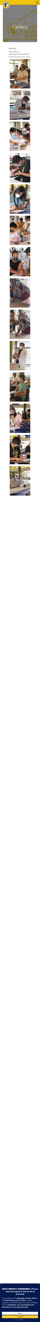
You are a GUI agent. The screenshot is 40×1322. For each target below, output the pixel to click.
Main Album (14, 52)
